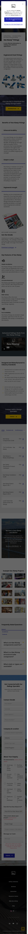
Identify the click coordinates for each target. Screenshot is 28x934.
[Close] (22, 4)
